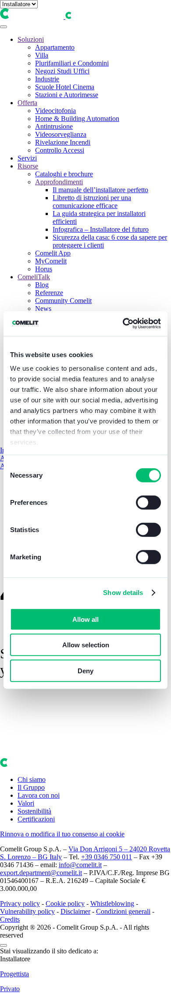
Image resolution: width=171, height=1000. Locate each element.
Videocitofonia (55, 110)
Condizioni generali (123, 911)
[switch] (148, 502)
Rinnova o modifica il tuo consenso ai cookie (62, 834)
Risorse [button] (28, 166)
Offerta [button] (27, 102)
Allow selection (85, 645)
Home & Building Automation (77, 118)
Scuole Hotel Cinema (64, 87)
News (43, 308)
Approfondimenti (59, 182)
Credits (10, 919)
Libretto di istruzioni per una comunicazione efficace (92, 201)
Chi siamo (32, 779)
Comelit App (53, 253)
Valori (26, 803)
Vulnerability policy (27, 911)
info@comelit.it (80, 865)
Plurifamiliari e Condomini (72, 63)
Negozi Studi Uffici (62, 71)
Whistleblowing (112, 903)
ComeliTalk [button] (34, 277)
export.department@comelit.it (41, 872)
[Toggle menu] (3, 27)
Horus (43, 269)
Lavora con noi (39, 795)
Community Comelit (63, 300)
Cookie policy (65, 903)
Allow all (85, 619)
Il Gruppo (31, 787)
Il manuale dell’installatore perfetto (100, 189)
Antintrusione (54, 126)
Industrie (47, 79)
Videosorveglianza (60, 134)
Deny (85, 670)
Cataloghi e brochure (64, 174)
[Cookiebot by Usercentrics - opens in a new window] (123, 323)
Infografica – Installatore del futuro (101, 229)
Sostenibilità (34, 811)
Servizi (27, 158)
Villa (41, 55)
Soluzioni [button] (31, 39)
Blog (42, 284)
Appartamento (55, 47)
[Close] (3, 945)
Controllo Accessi (59, 150)
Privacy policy (20, 903)
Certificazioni (36, 819)
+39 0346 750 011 (106, 857)
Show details (123, 592)
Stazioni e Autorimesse (66, 95)
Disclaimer (75, 911)
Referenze (49, 292)
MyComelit (51, 261)
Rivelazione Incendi (62, 142)
